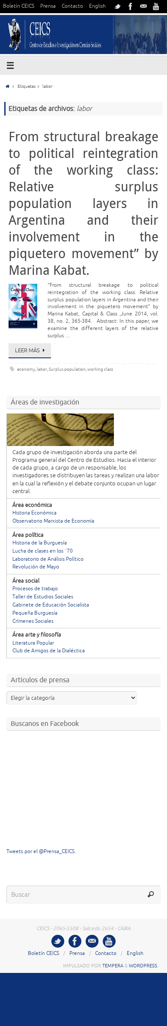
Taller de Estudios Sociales (42, 597)
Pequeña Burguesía (34, 613)
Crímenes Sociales (33, 621)
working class (100, 369)
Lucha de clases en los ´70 (42, 551)
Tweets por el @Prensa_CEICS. (41, 851)
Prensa (48, 6)
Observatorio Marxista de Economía (53, 521)
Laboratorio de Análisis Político (48, 559)
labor (42, 369)
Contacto (72, 6)
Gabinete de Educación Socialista (50, 605)
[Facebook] (130, 6)
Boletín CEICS (18, 6)
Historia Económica (34, 513)
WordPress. (143, 966)
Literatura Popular (33, 643)
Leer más (27, 350)
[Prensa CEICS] (117, 6)
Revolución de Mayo (35, 567)
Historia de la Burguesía (39, 543)
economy (26, 369)
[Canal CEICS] (156, 6)
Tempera (112, 966)
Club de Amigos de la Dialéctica (48, 651)
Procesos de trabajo (35, 589)
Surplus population (67, 369)
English (97, 6)
